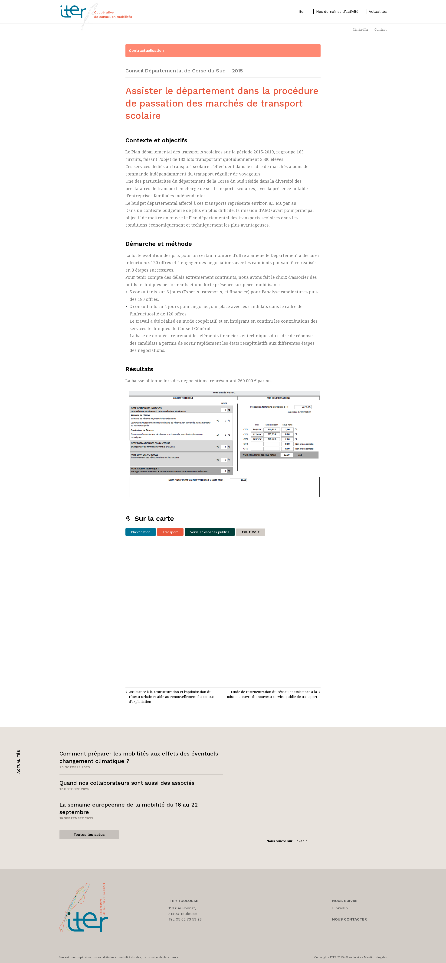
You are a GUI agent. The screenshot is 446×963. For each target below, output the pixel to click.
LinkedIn (360, 29)
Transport (170, 532)
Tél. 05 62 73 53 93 (185, 919)
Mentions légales (375, 957)
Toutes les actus (89, 834)
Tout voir (251, 532)
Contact (380, 29)
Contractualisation (146, 50)
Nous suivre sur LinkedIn (287, 841)
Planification (140, 532)
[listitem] (301, 11)
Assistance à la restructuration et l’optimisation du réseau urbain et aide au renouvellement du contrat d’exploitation (171, 697)
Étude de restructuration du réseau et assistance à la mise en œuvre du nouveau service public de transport (272, 694)
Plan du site (353, 957)
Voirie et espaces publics (209, 532)
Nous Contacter (349, 919)
